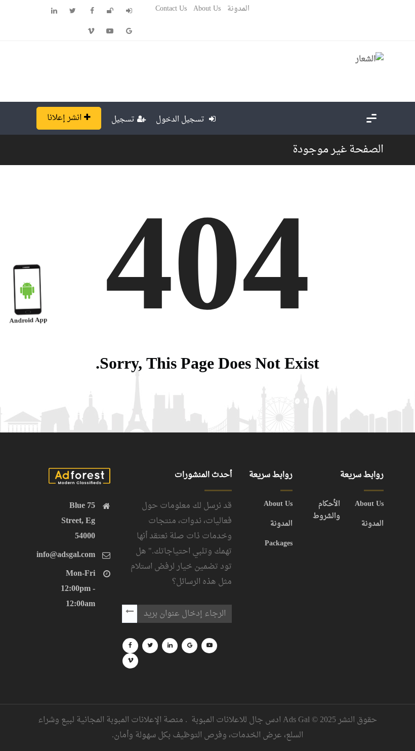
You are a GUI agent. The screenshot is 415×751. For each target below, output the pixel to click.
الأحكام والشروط (326, 510)
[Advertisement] (213, 69)
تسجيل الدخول (181, 119)
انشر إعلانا (64, 118)
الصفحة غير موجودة (338, 150)
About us (207, 9)
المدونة (238, 9)
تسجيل (123, 119)
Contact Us (171, 9)
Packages (279, 544)
